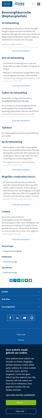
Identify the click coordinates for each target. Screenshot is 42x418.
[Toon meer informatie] (21, 46)
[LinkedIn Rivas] (17, 318)
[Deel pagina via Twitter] (11, 280)
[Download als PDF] (30, 280)
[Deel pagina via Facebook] (15, 280)
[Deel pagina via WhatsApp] (22, 280)
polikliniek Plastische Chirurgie (16, 101)
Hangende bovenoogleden (12, 251)
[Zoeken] (33, 4)
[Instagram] (32, 318)
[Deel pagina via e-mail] (26, 280)
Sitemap (21, 340)
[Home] (20, 4)
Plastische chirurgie (10, 262)
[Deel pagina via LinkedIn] (18, 280)
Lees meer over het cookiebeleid (20, 394)
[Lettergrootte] (38, 4)
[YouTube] (25, 318)
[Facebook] (10, 318)
